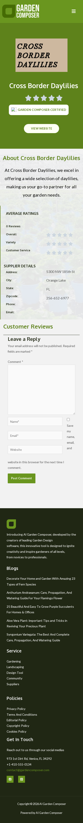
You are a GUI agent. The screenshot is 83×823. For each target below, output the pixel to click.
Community (14, 678)
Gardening (14, 661)
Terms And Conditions (22, 714)
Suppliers (13, 684)
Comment (15, 362)
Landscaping (15, 667)
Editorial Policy (17, 720)
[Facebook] (10, 779)
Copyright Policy (18, 725)
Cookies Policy (16, 731)
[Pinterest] (21, 779)
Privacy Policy (16, 709)
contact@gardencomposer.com (28, 770)
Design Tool (15, 673)
